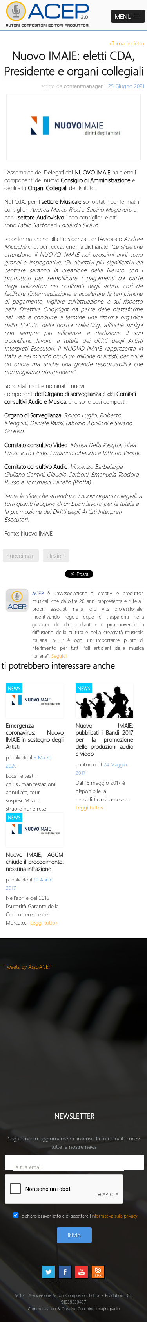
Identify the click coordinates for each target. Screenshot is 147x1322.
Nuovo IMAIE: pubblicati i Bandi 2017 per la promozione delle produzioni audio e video (104, 739)
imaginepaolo (108, 1308)
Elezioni (56, 555)
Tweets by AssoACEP (28, 966)
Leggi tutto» (89, 807)
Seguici (59, 655)
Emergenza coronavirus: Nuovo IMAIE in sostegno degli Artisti (35, 735)
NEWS (14, 688)
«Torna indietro (126, 43)
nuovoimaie (21, 555)
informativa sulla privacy (114, 1216)
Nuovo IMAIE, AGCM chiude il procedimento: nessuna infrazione (35, 861)
